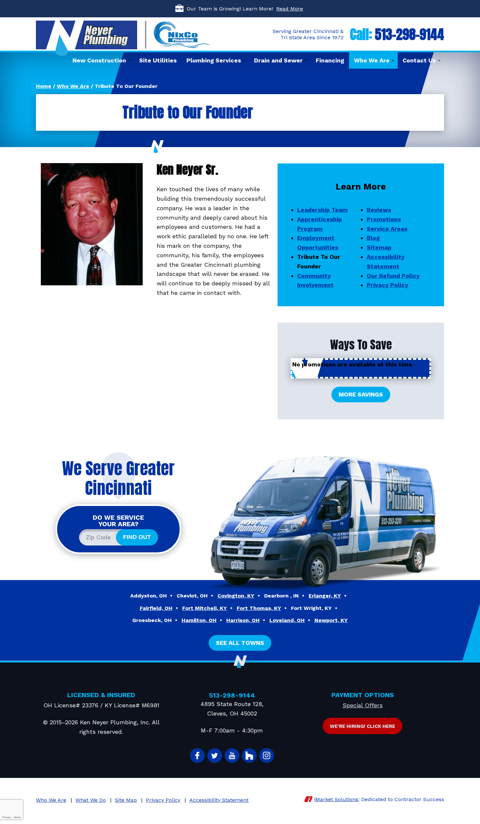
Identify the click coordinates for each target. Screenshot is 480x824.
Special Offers (363, 705)
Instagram (266, 755)
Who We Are (73, 86)
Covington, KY (235, 596)
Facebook (197, 755)
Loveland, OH (287, 620)
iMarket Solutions (336, 799)
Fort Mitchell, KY (204, 608)
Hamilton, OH (199, 620)
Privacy (6, 817)
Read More (289, 9)
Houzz (249, 755)
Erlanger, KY (325, 596)
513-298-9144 (409, 34)
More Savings (361, 394)
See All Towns (240, 642)
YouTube (232, 755)
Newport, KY (331, 620)
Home (43, 86)
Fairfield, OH (156, 608)
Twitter (214, 755)
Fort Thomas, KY (259, 608)
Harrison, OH (243, 620)
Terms (17, 817)
